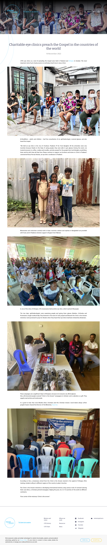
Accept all (96, 540)
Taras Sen (54, 405)
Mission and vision (47, 519)
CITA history (47, 523)
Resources (62, 523)
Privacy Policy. (23, 540)
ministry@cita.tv (98, 518)
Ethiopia (71, 61)
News (60, 526)
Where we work (62, 519)
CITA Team (47, 526)
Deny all (85, 540)
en (94, 12)
